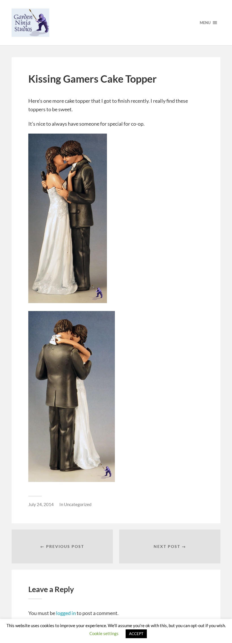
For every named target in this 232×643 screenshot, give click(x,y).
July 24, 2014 (41, 504)
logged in (66, 613)
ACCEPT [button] (136, 633)
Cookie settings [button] (104, 633)
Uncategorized (77, 504)
